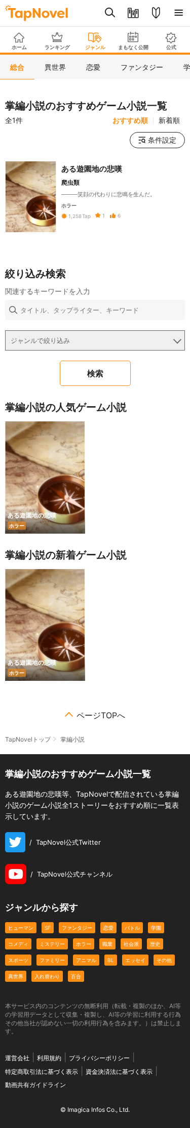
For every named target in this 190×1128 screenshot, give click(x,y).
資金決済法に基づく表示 (119, 1071)
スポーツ (18, 960)
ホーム (19, 47)
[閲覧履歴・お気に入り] (133, 13)
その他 (164, 960)
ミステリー (52, 944)
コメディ (18, 944)
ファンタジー (77, 928)
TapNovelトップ (28, 739)
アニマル (86, 960)
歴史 (155, 944)
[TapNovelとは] (155, 13)
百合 (76, 976)
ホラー (83, 944)
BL (110, 960)
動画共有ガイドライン (35, 1085)
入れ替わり (47, 976)
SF (48, 928)
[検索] (110, 13)
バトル (132, 928)
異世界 (15, 976)
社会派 (131, 944)
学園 (156, 928)
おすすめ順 (130, 120)
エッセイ (135, 960)
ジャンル (95, 47)
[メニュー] (178, 13)
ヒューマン (20, 928)
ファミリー (52, 960)
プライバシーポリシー (99, 1058)
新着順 (169, 120)
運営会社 (17, 1058)
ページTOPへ (101, 715)
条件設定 (162, 140)
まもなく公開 (133, 47)
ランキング (57, 47)
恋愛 (108, 928)
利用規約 (49, 1058)
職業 (107, 944)
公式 (171, 47)
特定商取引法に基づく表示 (41, 1071)
